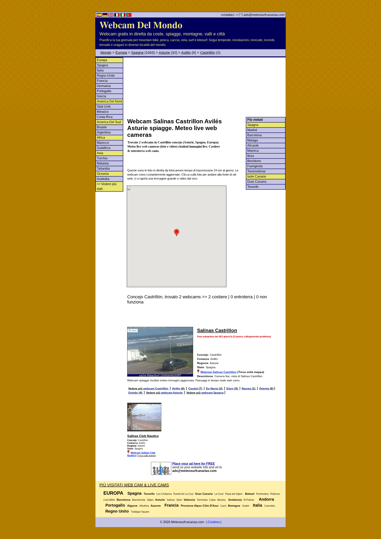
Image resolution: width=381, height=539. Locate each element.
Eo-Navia (212, 388)
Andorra (266, 499)
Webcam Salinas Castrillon (218, 372)
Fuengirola (255, 166)
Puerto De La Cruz (183, 494)
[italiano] (123, 15)
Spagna (137, 53)
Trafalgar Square (140, 511)
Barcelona (254, 135)
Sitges (150, 499)
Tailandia (103, 168)
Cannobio (269, 505)
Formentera (262, 494)
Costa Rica (105, 117)
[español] (99, 15)
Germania (104, 86)
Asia (100, 153)
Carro (223, 505)
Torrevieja (202, 499)
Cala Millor (109, 499)
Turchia (102, 158)
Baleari (249, 493)
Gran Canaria (256, 181)
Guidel (245, 505)
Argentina (104, 132)
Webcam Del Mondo (140, 24)
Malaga (252, 140)
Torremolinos (256, 171)
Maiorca (253, 150)
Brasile (102, 127)
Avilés (186, 53)
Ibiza (250, 155)
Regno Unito (106, 75)
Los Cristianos (164, 494)
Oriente (264, 388)
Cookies (214, 522)
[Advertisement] (206, 87)
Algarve (132, 505)
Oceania (103, 173)
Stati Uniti (104, 106)
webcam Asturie (172, 392)
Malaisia (103, 163)
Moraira (221, 499)
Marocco (103, 142)
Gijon (230, 388)
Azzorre (156, 505)
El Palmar (249, 499)
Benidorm (254, 161)
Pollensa (275, 494)
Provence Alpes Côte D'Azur (199, 505)
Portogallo (104, 91)
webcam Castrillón (156, 388)
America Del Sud (109, 122)
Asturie (164, 53)
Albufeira (144, 505)
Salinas (171, 499)
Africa (101, 137)
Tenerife (253, 186)
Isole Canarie (256, 176)
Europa (121, 53)
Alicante (253, 145)
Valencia (189, 499)
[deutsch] (105, 15)
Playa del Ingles (233, 494)
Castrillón (207, 53)
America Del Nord (109, 101)
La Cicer (219, 494)
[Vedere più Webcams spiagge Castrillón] (144, 430)
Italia (100, 70)
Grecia (101, 96)
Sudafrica (103, 148)
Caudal (193, 388)
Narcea (247, 388)
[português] (128, 15)
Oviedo (133, 392)
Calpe (212, 499)
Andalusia (235, 499)
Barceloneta (138, 499)
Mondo (105, 53)
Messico (103, 111)
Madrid (252, 130)
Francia (102, 80)
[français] (117, 15)
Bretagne (234, 505)
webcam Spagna (212, 392)
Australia (103, 179)
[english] (111, 15)
